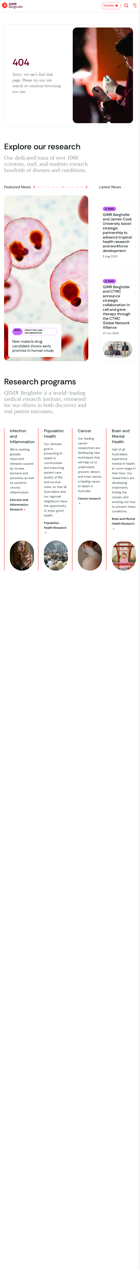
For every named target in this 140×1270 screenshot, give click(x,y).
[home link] (12, 5)
